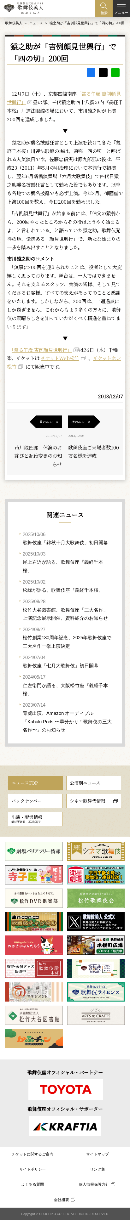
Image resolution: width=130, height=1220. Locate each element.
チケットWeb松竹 (60, 357)
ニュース (36, 23)
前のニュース (48, 421)
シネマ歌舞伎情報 (87, 801)
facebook (91, 72)
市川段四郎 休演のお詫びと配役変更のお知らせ (38, 456)
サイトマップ (97, 1154)
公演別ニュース (85, 783)
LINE (115, 72)
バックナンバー (26, 801)
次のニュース (81, 421)
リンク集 (97, 1169)
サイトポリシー (32, 1169)
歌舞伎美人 (13, 23)
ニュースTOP (24, 783)
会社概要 (61, 1200)
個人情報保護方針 (94, 1184)
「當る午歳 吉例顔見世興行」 (42, 349)
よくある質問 (32, 1184)
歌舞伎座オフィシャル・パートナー (65, 1072)
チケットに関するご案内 (32, 1154)
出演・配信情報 (26, 818)
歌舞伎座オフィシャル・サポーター (65, 1108)
